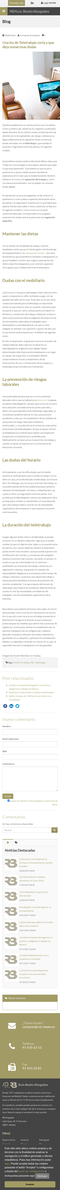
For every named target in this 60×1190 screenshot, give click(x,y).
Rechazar (42, 1176)
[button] (50, 1175)
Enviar (7, 796)
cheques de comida (35, 253)
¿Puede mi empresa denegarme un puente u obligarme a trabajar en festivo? (35, 941)
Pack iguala (44, 1140)
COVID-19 (17, 662)
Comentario (8, 763)
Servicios (25, 1140)
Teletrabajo (40, 662)
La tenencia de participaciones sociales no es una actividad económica (33, 974)
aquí (7, 1163)
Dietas (26, 662)
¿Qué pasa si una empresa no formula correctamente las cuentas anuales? (35, 863)
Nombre (6, 726)
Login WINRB (49, 2)
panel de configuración (31, 1171)
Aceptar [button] (30, 1184)
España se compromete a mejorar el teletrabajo (31, 692)
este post (42, 400)
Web (4, 751)
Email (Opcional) (10, 738)
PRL (32, 662)
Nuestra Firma (8, 1140)
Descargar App (16, 2)
